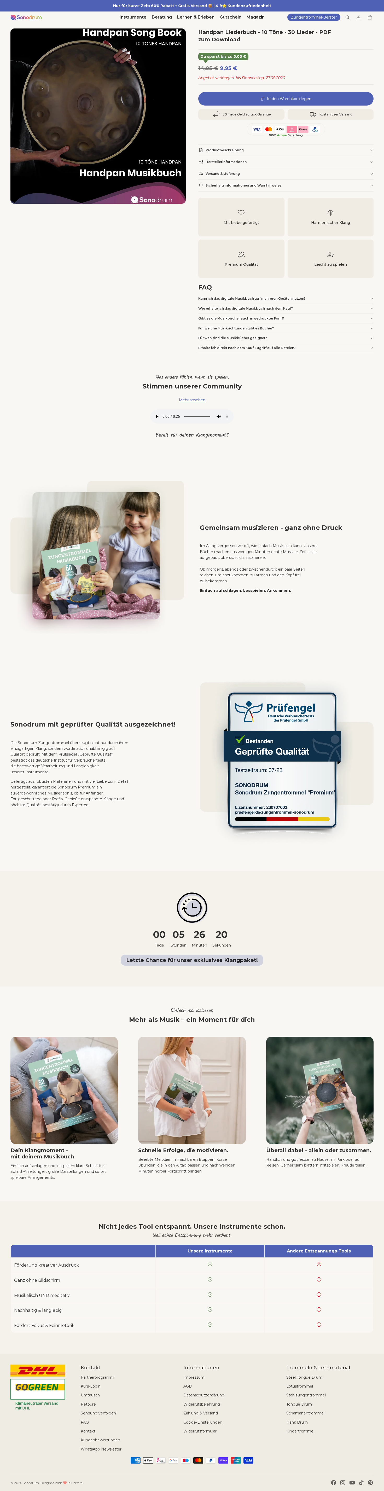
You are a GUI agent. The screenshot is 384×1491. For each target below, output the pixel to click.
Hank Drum (297, 1422)
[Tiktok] (361, 1483)
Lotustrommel (299, 1386)
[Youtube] (352, 1483)
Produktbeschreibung (225, 150)
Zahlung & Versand (200, 1413)
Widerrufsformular (200, 1431)
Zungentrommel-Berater (314, 17)
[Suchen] (347, 17)
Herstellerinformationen (226, 162)
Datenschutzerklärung (203, 1395)
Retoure (88, 1404)
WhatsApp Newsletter (101, 1449)
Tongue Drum (299, 1404)
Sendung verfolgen (98, 1413)
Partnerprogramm (97, 1377)
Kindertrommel (300, 1431)
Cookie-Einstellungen (202, 1422)
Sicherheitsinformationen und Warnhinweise (243, 185)
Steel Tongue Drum (304, 1377)
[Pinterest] (370, 1483)
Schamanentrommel (305, 1413)
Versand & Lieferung (223, 174)
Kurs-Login (91, 1386)
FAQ (85, 1422)
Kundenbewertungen (100, 1440)
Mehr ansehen (192, 400)
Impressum (194, 1377)
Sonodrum (31, 1483)
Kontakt (88, 1431)
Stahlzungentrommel (306, 1395)
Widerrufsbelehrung (201, 1404)
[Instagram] (343, 1483)
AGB (187, 1386)
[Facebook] (333, 1483)
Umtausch (90, 1395)
